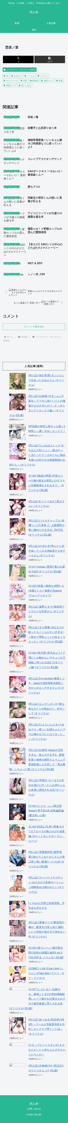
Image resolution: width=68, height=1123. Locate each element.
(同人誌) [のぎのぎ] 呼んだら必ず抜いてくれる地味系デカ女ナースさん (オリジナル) (46, 550)
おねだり (18, 75)
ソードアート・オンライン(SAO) (20, 69)
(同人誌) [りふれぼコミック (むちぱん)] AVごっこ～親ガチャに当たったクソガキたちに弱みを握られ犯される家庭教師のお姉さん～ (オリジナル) (37, 454)
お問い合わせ (34, 1108)
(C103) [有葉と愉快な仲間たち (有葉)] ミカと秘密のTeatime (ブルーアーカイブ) (46, 590)
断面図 (35, 80)
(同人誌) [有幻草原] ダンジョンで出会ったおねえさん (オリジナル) (46, 380)
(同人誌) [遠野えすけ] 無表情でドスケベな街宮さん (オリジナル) (46, 611)
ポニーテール (12, 80)
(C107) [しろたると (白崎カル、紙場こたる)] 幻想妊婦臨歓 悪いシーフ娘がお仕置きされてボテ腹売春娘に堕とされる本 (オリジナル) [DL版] (37, 998)
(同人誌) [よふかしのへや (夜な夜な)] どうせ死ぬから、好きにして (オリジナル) (46, 708)
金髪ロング (48, 80)
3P (7, 75)
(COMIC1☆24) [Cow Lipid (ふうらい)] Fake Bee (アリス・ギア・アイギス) (46, 973)
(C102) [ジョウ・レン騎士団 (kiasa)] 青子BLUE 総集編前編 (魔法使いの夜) (46, 810)
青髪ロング (11, 85)
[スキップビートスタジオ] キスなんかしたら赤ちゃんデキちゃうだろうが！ (46, 1049)
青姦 (61, 80)
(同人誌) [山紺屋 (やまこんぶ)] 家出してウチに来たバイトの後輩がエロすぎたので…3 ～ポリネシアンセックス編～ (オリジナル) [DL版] (37, 405)
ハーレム (31, 75)
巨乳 (25, 80)
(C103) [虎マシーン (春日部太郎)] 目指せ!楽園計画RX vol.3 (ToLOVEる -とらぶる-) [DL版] (45, 952)
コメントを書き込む (34, 326)
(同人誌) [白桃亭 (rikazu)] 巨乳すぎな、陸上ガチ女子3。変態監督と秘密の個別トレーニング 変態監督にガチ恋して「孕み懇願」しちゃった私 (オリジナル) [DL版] (37, 759)
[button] (49, 59)
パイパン (44, 75)
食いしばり (26, 85)
